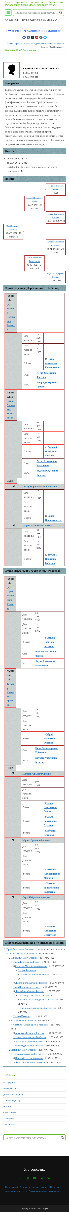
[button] (8, 12)
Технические (9, 1124)
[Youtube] (36, 37)
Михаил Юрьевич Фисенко (36, 773)
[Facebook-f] (20, 1178)
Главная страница (14, 43)
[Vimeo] (45, 37)
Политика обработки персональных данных (27, 1187)
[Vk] (28, 37)
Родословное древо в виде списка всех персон (43, 43)
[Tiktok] (41, 37)
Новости (7, 1106)
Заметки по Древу (11, 1100)
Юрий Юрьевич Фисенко (36, 840)
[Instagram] (32, 37)
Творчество (8, 1118)
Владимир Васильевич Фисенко (40, 486)
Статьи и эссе (9, 1112)
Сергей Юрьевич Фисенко (36, 897)
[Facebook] (24, 37)
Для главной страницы (13, 1094)
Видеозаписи (9, 1088)
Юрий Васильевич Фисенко (38, 525)
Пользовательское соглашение (44, 1191)
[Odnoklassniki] (41, 1178)
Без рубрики (9, 1082)
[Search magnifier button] (61, 12)
